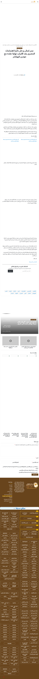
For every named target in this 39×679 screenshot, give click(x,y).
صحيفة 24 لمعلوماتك (8, 499)
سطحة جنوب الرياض (14, 567)
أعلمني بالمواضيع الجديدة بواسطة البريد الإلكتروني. (28, 472)
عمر (6, 291)
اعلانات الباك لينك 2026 (25, 593)
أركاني (34, 572)
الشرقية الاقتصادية (24, 549)
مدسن (25, 558)
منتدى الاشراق (34, 592)
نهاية (16, 293)
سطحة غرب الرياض (5, 562)
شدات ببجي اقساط (34, 610)
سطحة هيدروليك (5, 560)
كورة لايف (14, 627)
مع (25, 293)
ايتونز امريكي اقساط (25, 637)
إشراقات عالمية (29, 44)
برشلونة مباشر (5, 535)
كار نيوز (25, 554)
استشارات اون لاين (24, 563)
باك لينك (10, 492)
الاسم (37, 457)
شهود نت (25, 570)
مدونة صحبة (34, 574)
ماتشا (25, 659)
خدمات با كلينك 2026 (14, 521)
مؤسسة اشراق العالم (8, 500)
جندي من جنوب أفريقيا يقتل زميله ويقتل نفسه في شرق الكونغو (26, 323)
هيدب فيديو (25, 565)
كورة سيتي (5, 582)
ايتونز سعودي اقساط (34, 618)
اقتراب (34, 291)
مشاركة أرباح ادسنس (8, 494)
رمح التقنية (34, 567)
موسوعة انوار (34, 577)
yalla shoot (5, 533)
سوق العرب (14, 516)
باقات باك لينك (25, 583)
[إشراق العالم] (33, 2)
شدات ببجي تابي (25, 613)
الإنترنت (10, 486)
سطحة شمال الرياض (14, 563)
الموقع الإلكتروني (15, 462)
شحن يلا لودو (34, 646)
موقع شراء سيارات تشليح (5, 572)
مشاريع (5, 524)
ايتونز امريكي (24, 615)
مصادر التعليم (24, 598)
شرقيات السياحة (25, 574)
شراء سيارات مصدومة (5, 576)
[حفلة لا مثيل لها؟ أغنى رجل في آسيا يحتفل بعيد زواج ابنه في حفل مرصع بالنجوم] (6, 393)
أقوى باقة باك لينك (5, 518)
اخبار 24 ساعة (24, 604)
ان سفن (34, 544)
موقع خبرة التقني (34, 556)
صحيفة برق (25, 531)
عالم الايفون (34, 551)
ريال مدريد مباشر (14, 537)
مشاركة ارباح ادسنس (24, 513)
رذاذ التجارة (25, 567)
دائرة (14, 291)
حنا (34, 659)
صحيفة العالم (24, 606)
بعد (18, 291)
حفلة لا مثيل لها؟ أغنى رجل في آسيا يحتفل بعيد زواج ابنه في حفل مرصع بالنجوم (6, 435)
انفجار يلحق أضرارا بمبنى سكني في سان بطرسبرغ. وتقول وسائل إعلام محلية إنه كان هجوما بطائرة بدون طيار (33, 435)
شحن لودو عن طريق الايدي (25, 647)
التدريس (33, 589)
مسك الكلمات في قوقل (34, 542)
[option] (19, 323)
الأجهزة (11, 489)
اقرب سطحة (5, 566)
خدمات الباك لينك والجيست (14, 513)
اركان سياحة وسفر (29, 537)
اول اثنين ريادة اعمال (34, 512)
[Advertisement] (19, 11)
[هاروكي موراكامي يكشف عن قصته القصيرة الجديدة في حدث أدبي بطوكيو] (15, 393)
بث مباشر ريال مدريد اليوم (5, 586)
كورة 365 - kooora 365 (14, 620)
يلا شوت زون (14, 671)
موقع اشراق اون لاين (25, 534)
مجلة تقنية (34, 601)
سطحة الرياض (14, 558)
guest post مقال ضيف (5, 513)
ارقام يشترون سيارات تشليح (14, 576)
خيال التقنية (34, 547)
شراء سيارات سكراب (5, 569)
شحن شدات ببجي (34, 642)
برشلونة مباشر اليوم (5, 592)
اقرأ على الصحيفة (33, 261)
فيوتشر (33, 293)
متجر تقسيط (24, 623)
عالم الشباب (29, 518)
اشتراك (10, 271)
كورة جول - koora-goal (14, 607)
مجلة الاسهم (34, 549)
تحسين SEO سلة (25, 522)
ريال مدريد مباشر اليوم (14, 593)
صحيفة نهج (34, 554)
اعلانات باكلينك (9, 528)
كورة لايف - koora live (14, 657)
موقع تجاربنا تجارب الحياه (5, 521)
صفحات (10, 502)
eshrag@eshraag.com (19, 491)
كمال (29, 293)
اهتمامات (23, 291)
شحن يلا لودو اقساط (25, 617)
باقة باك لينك (34, 522)
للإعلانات (2, 677)
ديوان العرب (14, 524)
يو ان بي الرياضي (25, 601)
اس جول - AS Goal (5, 619)
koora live (5, 609)
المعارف (34, 565)
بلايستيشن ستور (34, 651)
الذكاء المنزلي (9, 491)
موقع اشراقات (34, 533)
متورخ (34, 558)
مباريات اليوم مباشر (14, 535)
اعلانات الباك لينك (25, 586)
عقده (10, 291)
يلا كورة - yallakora (5, 616)
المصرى (28, 291)
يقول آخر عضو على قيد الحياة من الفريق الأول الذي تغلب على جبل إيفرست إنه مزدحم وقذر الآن (24, 435)
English (10, 497)
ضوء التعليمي (34, 531)
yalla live (9, 598)
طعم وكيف (34, 570)
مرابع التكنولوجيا (25, 544)
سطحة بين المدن (14, 560)
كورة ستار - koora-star (4, 603)
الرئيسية (34, 44)
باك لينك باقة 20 (5, 516)
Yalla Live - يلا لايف (5, 614)
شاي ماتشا (34, 662)
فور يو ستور (25, 628)
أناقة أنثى (25, 556)
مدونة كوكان (25, 551)
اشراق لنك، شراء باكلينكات (34, 587)
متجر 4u (34, 630)
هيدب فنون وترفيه (34, 606)
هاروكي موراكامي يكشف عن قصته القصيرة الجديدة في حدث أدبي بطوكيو (15, 435)
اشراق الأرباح (24, 577)
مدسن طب (25, 596)
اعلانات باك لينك (14, 526)
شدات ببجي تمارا (25, 610)
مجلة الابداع (25, 561)
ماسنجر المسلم (29, 527)
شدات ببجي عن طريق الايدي (25, 631)
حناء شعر (25, 657)
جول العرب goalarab (14, 586)
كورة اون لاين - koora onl (14, 617)
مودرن (21, 293)
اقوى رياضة (34, 596)
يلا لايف (9, 588)
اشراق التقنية (24, 541)
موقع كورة (9, 643)
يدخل (12, 293)
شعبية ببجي (34, 649)
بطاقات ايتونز (24, 649)
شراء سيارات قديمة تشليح (9, 578)
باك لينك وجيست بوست (34, 599)
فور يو (25, 639)
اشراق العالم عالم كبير (25, 590)
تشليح (14, 569)
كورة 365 (14, 582)
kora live (5, 625)
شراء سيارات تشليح (14, 571)
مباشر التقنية (24, 572)
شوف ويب (25, 547)
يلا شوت (14, 533)
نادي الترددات (34, 563)
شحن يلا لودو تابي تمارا (25, 634)
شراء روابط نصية (34, 583)
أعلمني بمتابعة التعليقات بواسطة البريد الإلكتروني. (28, 470)
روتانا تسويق (34, 561)
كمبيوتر (10, 488)
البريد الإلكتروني (35, 462)
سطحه (5, 558)
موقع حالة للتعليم (34, 604)
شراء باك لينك (34, 581)
